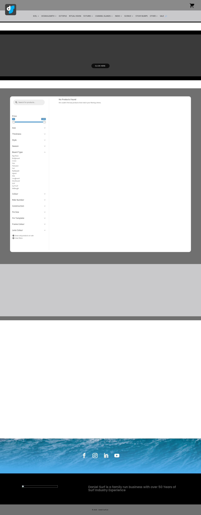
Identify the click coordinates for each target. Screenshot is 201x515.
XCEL (35, 16)
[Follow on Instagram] (95, 456)
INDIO (117, 16)
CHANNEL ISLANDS (103, 16)
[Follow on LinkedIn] (106, 456)
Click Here (100, 66)
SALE (162, 16)
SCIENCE (127, 16)
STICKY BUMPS (142, 16)
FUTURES (87, 16)
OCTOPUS (63, 16)
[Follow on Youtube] (117, 456)
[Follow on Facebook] (84, 456)
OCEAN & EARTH (47, 16)
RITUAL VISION (75, 16)
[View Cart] (192, 6)
